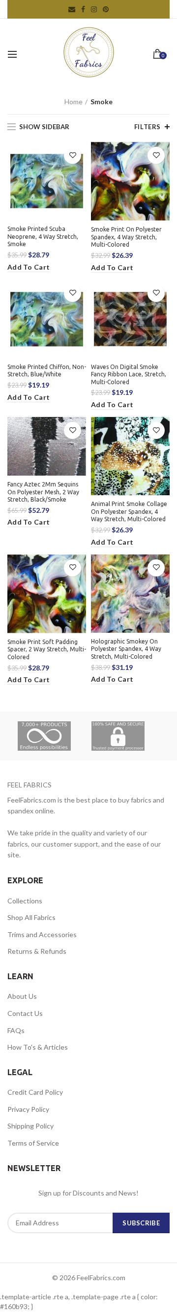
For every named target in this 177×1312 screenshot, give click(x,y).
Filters (147, 127)
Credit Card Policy (35, 1092)
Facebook (83, 9)
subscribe (141, 1223)
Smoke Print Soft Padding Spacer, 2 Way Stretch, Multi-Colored (46, 649)
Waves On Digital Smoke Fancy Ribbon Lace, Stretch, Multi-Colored (128, 374)
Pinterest (106, 9)
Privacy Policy (28, 1109)
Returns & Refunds (36, 951)
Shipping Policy (30, 1126)
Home (73, 101)
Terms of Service (33, 1143)
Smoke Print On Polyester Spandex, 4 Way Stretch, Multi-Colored (126, 237)
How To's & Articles (37, 1047)
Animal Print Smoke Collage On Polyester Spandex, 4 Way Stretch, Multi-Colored (129, 511)
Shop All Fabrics (31, 917)
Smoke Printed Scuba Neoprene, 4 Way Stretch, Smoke (42, 236)
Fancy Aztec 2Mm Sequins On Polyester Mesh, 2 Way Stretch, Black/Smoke (43, 492)
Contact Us (25, 1013)
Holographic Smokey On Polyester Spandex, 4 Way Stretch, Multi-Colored (126, 649)
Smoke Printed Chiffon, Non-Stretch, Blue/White (46, 371)
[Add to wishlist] (72, 155)
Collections (24, 901)
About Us (22, 996)
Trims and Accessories (42, 934)
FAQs (16, 1030)
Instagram (94, 9)
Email (71, 9)
